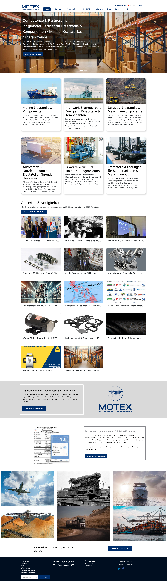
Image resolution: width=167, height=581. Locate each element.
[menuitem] (47, 9)
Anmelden (141, 5)
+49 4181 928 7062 (126, 562)
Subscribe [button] (44, 577)
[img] (6, 42)
